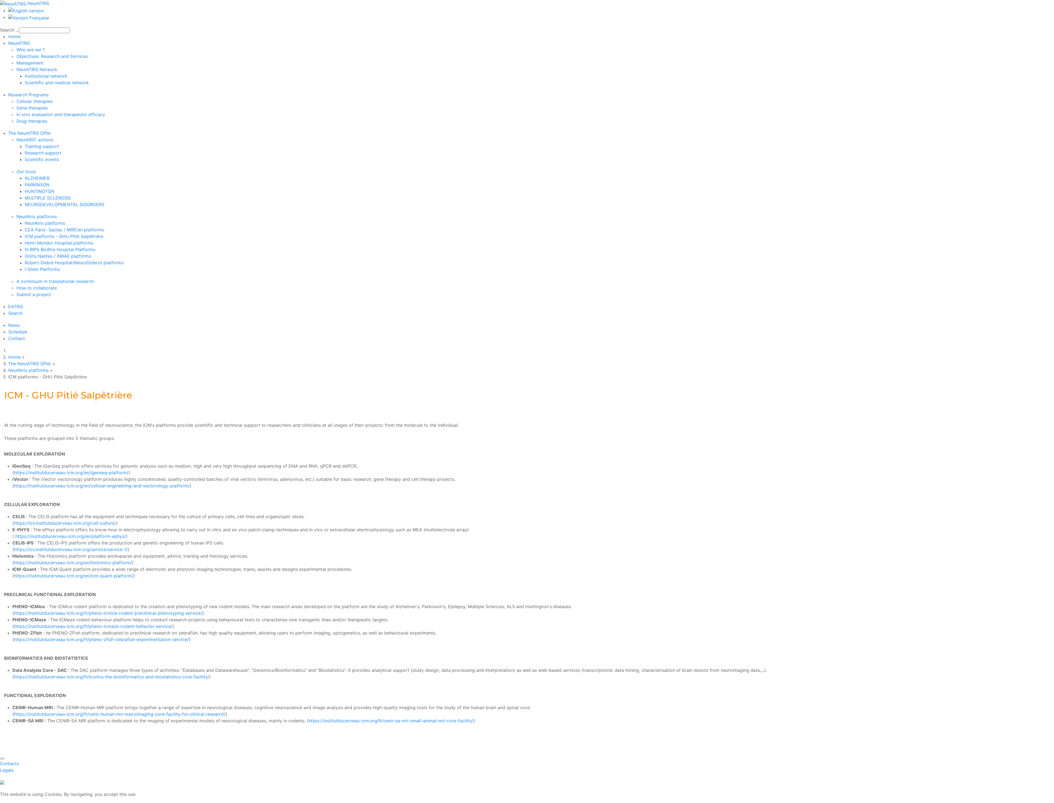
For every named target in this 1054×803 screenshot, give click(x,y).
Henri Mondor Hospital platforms (59, 243)
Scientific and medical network (57, 82)
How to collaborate (36, 288)
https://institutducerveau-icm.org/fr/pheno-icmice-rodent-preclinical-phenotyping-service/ (108, 613)
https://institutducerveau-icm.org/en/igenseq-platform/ (71, 472)
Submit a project (33, 294)
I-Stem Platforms (42, 269)
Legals (6, 770)
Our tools (26, 171)
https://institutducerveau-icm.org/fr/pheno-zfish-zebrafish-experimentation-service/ (101, 639)
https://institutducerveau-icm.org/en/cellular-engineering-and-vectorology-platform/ (102, 485)
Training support (42, 146)
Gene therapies (32, 108)
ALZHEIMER (37, 178)
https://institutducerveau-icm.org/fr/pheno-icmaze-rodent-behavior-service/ (93, 626)
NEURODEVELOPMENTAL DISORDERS (64, 204)
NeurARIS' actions (34, 139)
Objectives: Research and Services (52, 56)
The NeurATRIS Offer (29, 133)
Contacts (9, 763)
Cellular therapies (34, 101)
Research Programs (28, 94)
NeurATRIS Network (36, 69)
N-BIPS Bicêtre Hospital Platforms (60, 249)
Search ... (9, 30)
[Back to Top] (2, 758)
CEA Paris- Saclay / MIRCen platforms (64, 229)
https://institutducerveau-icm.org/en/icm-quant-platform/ (73, 576)
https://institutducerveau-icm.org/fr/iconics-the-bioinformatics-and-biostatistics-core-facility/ (111, 677)
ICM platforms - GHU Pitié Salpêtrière (64, 236)
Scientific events (42, 159)
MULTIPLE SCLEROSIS (48, 198)
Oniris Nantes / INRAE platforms (58, 256)
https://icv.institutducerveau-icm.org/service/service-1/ (71, 549)
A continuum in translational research (55, 281)
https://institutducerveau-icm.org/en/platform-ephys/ (70, 536)
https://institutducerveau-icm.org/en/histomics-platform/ (73, 562)
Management (29, 63)
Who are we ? (30, 49)
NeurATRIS (19, 43)
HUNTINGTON (39, 191)
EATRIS (15, 306)
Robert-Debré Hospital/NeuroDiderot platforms (74, 262)
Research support (43, 153)
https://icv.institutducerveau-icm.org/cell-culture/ (65, 523)
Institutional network (46, 76)
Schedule (17, 332)
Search (15, 313)
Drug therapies (31, 121)
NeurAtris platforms (36, 216)
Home (14, 36)
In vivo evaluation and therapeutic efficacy (60, 114)
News (14, 325)
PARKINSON (37, 184)
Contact (16, 338)
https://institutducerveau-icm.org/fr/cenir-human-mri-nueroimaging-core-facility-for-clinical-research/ (120, 714)
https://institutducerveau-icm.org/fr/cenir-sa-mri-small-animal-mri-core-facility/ (391, 720)
